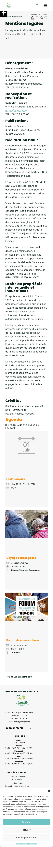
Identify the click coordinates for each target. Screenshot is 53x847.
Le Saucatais (17, 783)
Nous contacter (14, 728)
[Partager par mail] (33, 18)
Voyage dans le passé (21, 558)
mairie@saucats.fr (22, 722)
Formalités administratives (17, 786)
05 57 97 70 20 (21, 718)
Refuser (26, 829)
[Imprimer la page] (46, 18)
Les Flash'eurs (15, 479)
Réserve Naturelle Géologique (25, 570)
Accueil (7, 16)
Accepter (26, 822)
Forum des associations (22, 640)
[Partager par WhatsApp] (41, 18)
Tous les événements (19, 676)
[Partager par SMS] (37, 18)
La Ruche (15, 652)
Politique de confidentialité (26, 843)
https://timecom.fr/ (16, 110)
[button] (3, 13)
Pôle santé (17, 780)
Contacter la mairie (17, 776)
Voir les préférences (26, 837)
